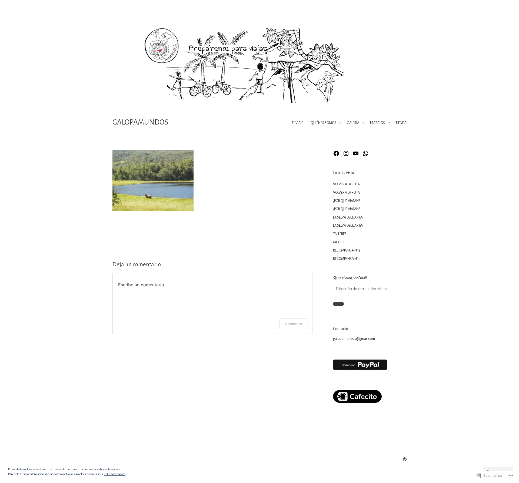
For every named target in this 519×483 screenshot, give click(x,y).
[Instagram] (346, 153)
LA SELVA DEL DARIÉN (348, 217)
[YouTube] (355, 153)
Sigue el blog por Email (350, 278)
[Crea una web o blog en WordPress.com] (405, 460)
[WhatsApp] (365, 153)
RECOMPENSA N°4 (346, 250)
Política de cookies (114, 474)
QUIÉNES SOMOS (323, 123)
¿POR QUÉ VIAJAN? (346, 201)
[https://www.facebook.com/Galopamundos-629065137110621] (336, 153)
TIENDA (401, 123)
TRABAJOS (377, 123)
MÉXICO (339, 242)
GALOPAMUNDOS (140, 122)
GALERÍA (353, 123)
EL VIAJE (297, 123)
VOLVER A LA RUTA (346, 184)
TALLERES (340, 234)
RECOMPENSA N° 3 (346, 259)
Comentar (293, 323)
